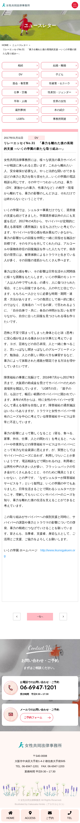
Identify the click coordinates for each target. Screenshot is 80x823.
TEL (69, 817)
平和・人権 (20, 101)
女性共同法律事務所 (30, 800)
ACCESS (30, 817)
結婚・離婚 (59, 65)
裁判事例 (20, 109)
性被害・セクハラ (59, 83)
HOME (10, 817)
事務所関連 (59, 118)
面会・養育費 (20, 83)
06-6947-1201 (38, 687)
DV (20, 74)
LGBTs (20, 118)
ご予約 (50, 817)
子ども (59, 74)
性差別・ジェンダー (59, 92)
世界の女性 (59, 101)
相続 (20, 65)
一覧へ (40, 616)
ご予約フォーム (33, 717)
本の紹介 (59, 109)
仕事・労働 (20, 92)
